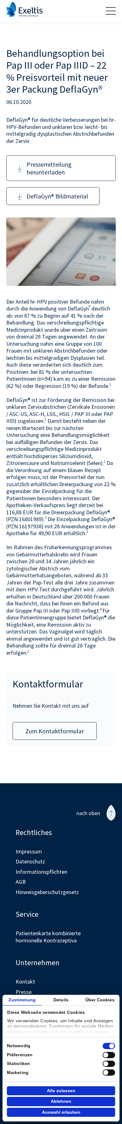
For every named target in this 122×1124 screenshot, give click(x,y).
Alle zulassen (61, 1090)
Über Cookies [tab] (99, 999)
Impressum (29, 851)
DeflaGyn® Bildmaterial (57, 196)
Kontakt (25, 981)
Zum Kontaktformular (54, 731)
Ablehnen (61, 1101)
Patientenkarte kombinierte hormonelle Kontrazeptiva (48, 937)
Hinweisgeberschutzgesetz (47, 892)
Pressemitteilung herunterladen (49, 168)
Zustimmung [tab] (22, 999)
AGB (21, 881)
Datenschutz (30, 861)
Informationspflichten (41, 871)
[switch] (109, 1055)
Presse (24, 991)
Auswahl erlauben (61, 1112)
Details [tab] (61, 999)
